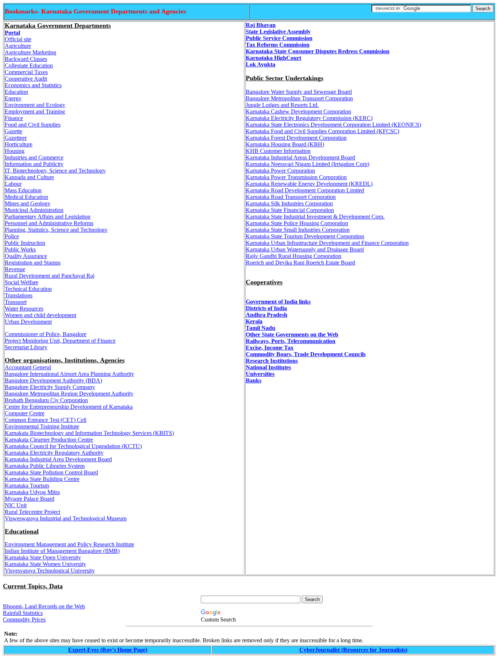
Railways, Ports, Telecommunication (290, 341)
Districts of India (266, 308)
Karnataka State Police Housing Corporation (297, 223)
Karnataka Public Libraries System (45, 466)
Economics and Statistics (33, 85)
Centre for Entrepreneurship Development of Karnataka (69, 407)
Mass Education (23, 190)
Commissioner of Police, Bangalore (45, 334)
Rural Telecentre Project (32, 512)
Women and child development (40, 315)
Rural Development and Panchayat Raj (49, 276)
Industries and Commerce (34, 157)
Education (16, 92)
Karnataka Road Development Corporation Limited (305, 190)
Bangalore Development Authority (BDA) (53, 380)
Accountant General (28, 367)
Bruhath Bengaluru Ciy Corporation (46, 400)
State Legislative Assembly (278, 31)
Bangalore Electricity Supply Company (50, 387)
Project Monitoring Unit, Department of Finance (60, 341)
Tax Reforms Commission (278, 45)
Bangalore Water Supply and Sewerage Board (299, 92)
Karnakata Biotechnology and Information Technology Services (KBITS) (89, 433)
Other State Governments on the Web (292, 334)
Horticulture (18, 144)
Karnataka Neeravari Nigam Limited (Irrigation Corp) (307, 164)
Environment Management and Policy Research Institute (69, 544)
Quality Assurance (26, 256)
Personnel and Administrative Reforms (49, 223)
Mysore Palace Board (29, 499)
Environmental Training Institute (42, 426)
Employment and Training (35, 111)
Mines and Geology (27, 203)
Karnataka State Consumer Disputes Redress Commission (317, 51)
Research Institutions (272, 361)
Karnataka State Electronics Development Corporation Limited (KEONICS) (333, 125)
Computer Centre (24, 413)
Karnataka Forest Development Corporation (296, 138)
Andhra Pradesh (266, 315)
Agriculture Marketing (30, 52)
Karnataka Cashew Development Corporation (298, 111)
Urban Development (28, 322)
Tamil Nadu (260, 328)
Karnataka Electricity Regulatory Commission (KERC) (309, 118)
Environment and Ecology (35, 105)
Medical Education (26, 197)
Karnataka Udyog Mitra (32, 492)
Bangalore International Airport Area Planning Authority (69, 374)
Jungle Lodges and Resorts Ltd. (282, 105)
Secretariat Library (26, 347)
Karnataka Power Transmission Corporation (296, 177)
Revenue (15, 269)
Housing (14, 151)
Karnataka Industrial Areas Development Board (300, 157)
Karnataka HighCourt (273, 58)
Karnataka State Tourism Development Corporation (305, 236)
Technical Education (28, 289)
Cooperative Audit (26, 79)
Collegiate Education (29, 65)
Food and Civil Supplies (33, 125)
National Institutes (268, 367)
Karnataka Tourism (27, 485)
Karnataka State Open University (43, 557)
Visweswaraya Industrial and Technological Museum (66, 518)
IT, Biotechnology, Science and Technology (55, 171)
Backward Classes (26, 59)
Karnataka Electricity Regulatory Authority (54, 453)
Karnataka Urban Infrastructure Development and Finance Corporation (327, 243)
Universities (260, 374)
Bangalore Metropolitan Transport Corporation (299, 98)
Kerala (254, 321)
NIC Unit (16, 505)
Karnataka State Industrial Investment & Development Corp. (315, 216)
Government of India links (278, 302)
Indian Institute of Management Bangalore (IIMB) (62, 551)
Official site (18, 39)
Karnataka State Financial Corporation (290, 210)
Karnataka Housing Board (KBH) (285, 144)
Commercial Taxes (26, 72)
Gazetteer (16, 138)
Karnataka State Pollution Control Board (51, 472)
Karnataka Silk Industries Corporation (289, 203)
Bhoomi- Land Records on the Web (44, 606)
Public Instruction (25, 243)
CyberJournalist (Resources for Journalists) (353, 650)
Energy (13, 98)
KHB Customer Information (278, 151)
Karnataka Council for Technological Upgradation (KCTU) (73, 446)
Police (12, 236)
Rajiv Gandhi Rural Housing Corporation (293, 256)
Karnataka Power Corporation (280, 171)
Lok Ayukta (260, 64)
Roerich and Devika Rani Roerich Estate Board (300, 262)
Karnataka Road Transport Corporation (291, 197)
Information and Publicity (34, 164)
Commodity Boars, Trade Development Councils (306, 354)
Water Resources (24, 308)
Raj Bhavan (261, 25)
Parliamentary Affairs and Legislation (47, 216)
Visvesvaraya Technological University (50, 570)
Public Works (20, 249)
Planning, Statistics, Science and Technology (56, 230)
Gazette (13, 131)
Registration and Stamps (33, 262)
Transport (16, 302)
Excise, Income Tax (269, 348)
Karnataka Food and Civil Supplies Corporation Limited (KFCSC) (322, 131)
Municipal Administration (34, 210)
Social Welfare (21, 282)
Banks (253, 380)
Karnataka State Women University (45, 564)
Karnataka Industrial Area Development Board (58, 459)
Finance (14, 118)
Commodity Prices (24, 619)
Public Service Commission (279, 38)
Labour (13, 184)
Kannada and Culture (29, 177)
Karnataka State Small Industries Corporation (298, 230)
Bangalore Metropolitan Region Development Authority (69, 393)
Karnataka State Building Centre (42, 479)
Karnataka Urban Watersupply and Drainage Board (305, 249)
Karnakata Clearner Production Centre (49, 439)
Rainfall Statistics (23, 613)
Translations (18, 295)
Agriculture (18, 46)
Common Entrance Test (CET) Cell (45, 420)
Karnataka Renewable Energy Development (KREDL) (309, 184)
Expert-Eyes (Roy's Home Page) (107, 650)
